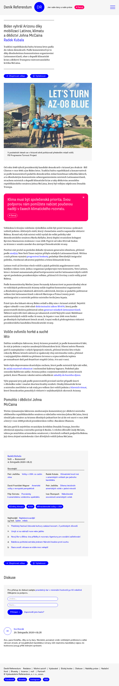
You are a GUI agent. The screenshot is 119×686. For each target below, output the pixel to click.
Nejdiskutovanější (27, 518)
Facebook (9, 679)
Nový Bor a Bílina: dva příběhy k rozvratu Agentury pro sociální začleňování (45, 537)
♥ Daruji (79, 7)
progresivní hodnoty (37, 256)
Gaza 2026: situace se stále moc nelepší (29, 547)
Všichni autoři (40, 668)
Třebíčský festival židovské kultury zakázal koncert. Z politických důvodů (44, 526)
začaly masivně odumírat (19, 368)
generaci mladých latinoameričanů (62, 309)
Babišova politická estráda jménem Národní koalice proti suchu (40, 542)
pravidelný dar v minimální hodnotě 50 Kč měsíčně (59, 590)
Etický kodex (66, 668)
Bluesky (14, 671)
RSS (46, 679)
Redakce (27, 668)
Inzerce (24, 671)
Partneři (41, 671)
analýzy (14, 253)
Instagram (35, 679)
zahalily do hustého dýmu (67, 375)
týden (18, 520)
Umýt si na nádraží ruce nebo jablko (27, 531)
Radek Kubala (14, 40)
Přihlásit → (15, 612)
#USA (30, 506)
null (32, 671)
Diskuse (78, 668)
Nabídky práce (91, 668)
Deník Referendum (18, 7)
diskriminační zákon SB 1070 (50, 306)
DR (39, 7)
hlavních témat (78, 387)
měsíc (25, 520)
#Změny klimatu (16, 506)
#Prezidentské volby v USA (49, 506)
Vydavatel (53, 668)
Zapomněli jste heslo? (34, 612)
